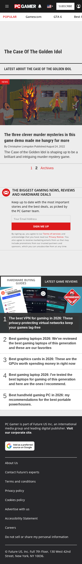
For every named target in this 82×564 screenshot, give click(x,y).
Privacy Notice (56, 236)
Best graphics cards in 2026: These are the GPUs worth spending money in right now (43, 361)
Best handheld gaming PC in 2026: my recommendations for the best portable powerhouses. (40, 399)
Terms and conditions (20, 481)
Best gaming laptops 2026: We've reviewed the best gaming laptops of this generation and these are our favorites (43, 343)
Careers (10, 528)
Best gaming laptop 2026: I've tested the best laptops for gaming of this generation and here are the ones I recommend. (42, 379)
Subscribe (65, 6)
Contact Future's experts (22, 472)
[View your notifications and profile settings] (40, 6)
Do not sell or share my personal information (36, 537)
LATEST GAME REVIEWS (61, 281)
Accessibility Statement (21, 518)
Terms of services (52, 233)
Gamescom (33, 17)
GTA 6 (58, 17)
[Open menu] (7, 6)
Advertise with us (17, 509)
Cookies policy (15, 500)
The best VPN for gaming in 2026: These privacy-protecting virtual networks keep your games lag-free (41, 322)
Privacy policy (14, 491)
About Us (11, 463)
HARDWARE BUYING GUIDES (21, 281)
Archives (47, 168)
